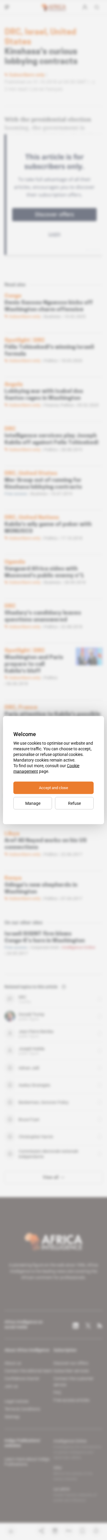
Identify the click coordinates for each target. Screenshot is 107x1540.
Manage (32, 803)
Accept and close (53, 787)
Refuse (74, 803)
